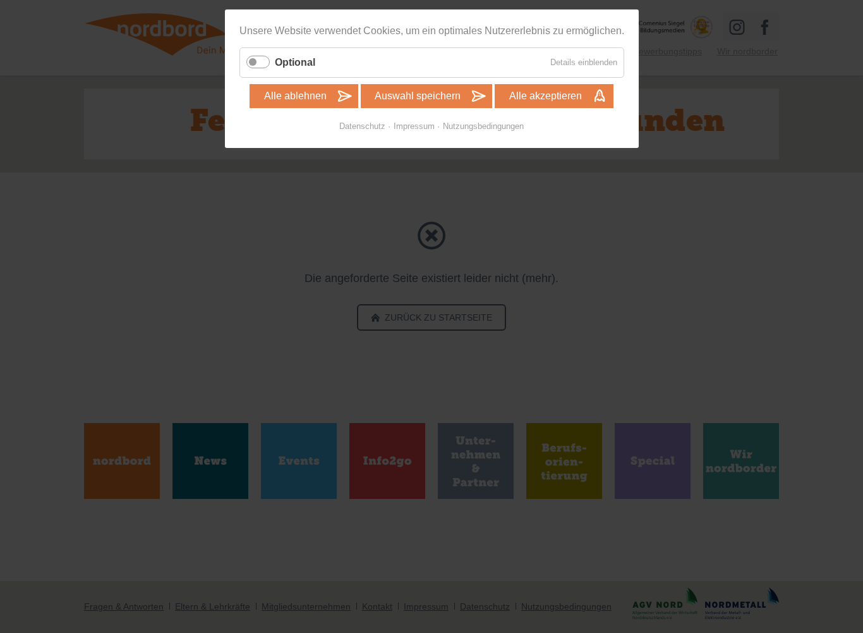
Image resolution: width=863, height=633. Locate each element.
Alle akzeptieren (545, 95)
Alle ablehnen (295, 95)
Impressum (414, 126)
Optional (295, 62)
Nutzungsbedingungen (483, 126)
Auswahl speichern (418, 95)
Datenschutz (362, 126)
